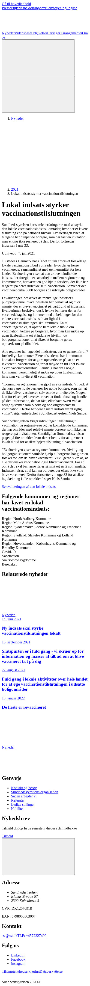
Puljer (15, 8)
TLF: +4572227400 (31, 936)
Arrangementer (71, 33)
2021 (14, 189)
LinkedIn (17, 955)
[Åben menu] (38, 94)
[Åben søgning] (38, 57)
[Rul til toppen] (38, 856)
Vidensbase (23, 33)
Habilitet (17, 809)
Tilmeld (7, 836)
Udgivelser (39, 33)
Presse (6, 8)
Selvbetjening (56, 8)
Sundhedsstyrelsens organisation (34, 792)
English (71, 8)
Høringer (53, 33)
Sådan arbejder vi (23, 796)
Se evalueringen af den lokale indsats (29, 487)
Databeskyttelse (51, 971)
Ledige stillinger (23, 804)
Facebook (18, 959)
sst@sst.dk (9, 936)
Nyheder (8, 33)
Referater (17, 800)
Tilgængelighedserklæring (21, 971)
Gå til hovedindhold (16, 4)
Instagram (18, 963)
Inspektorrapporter (33, 8)
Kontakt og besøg (24, 788)
